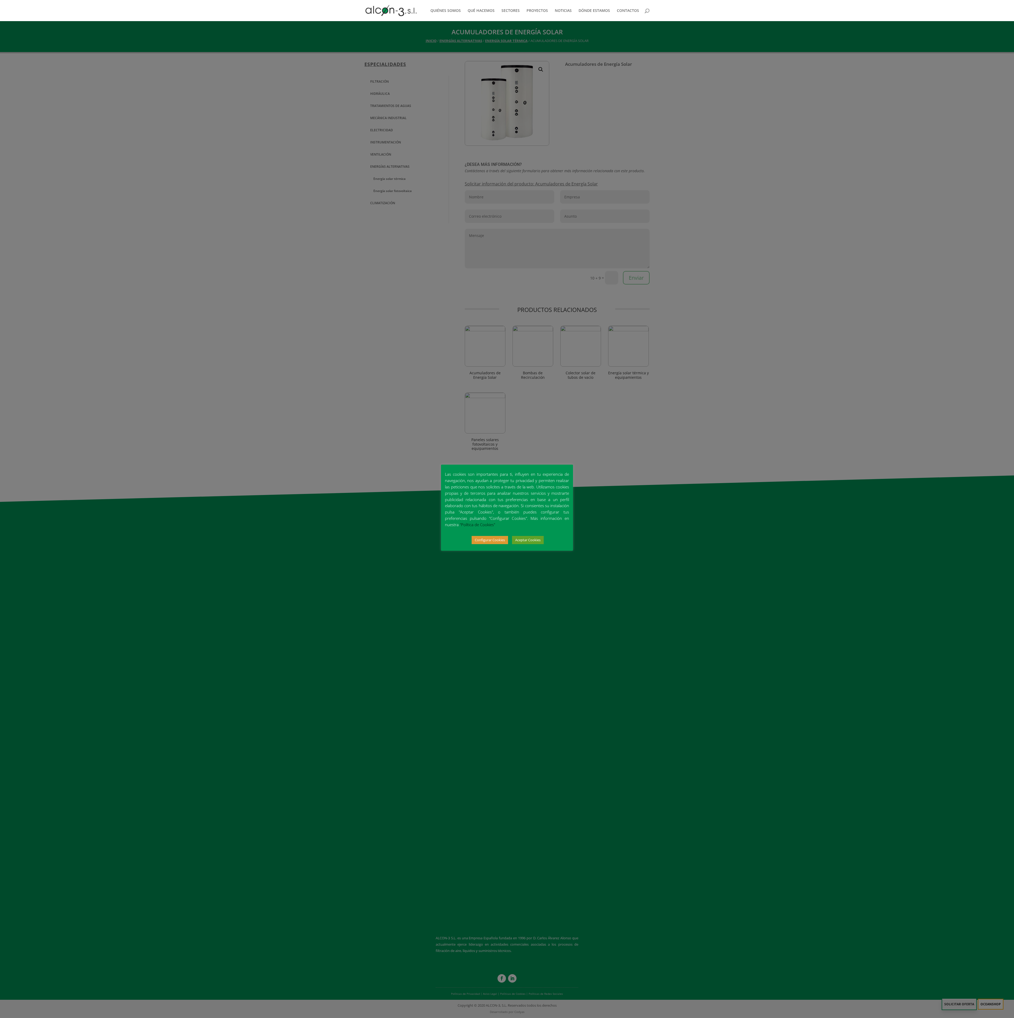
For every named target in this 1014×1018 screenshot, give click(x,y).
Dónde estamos (594, 11)
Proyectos (537, 11)
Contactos (628, 11)
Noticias (563, 11)
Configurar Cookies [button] (490, 540)
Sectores (510, 11)
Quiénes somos (445, 11)
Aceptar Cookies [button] (528, 540)
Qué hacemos (481, 11)
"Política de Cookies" (477, 524)
